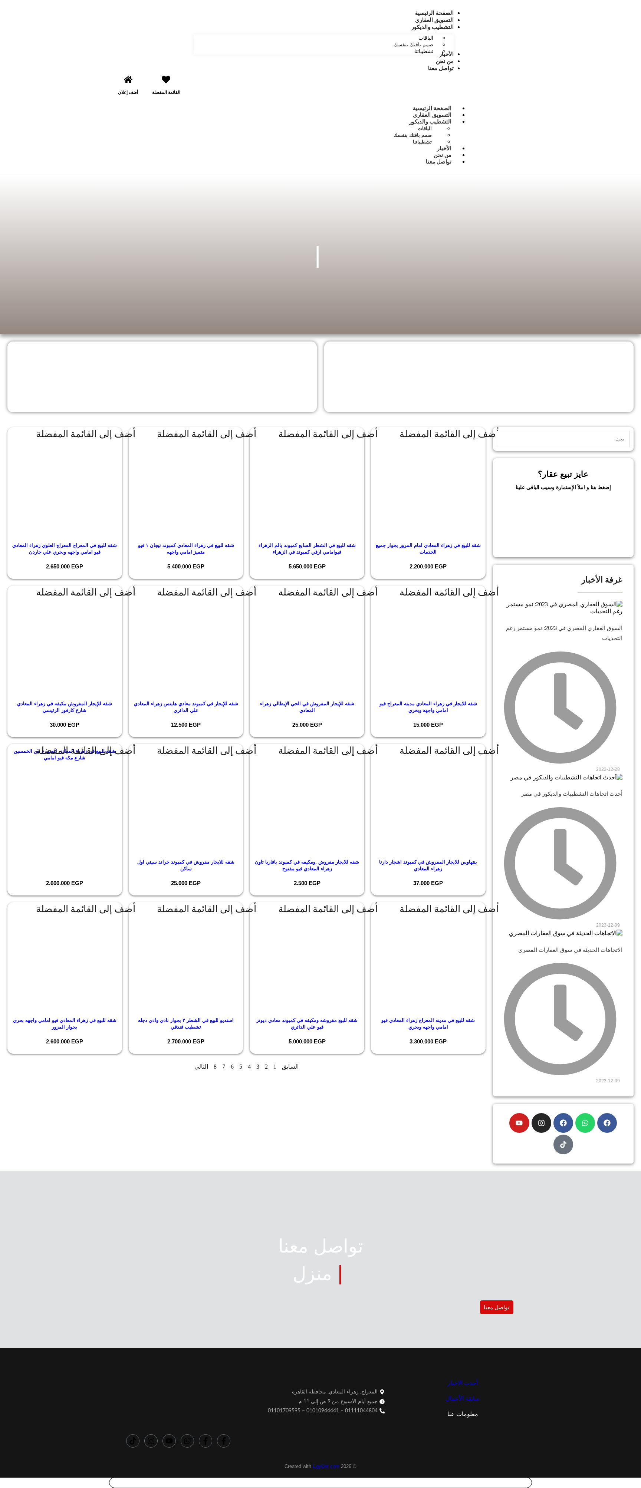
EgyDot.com (326, 1466)
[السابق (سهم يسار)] (13, 744)
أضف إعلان (128, 92)
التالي (201, 1066)
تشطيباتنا (422, 142)
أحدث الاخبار (462, 1383)
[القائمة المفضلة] (166, 79)
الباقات (425, 128)
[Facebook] (607, 1123)
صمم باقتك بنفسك (413, 135)
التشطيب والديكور (430, 121)
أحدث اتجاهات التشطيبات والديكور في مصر (571, 794)
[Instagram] (541, 1123)
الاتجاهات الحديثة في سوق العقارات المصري (570, 950)
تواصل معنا (438, 161)
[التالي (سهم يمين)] (628, 744)
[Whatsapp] (585, 1123)
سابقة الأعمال (463, 1398)
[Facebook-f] (223, 1441)
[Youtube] (519, 1123)
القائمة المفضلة (166, 92)
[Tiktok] (563, 1144)
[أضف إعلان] (128, 79)
